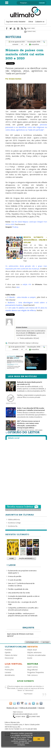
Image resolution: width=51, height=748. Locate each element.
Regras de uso (12, 708)
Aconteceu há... (13, 526)
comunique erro (32, 642)
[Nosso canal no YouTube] (29, 703)
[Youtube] (14, 29)
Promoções (9, 669)
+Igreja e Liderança (32, 343)
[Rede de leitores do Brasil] (25, 703)
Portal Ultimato (31, 335)
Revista (32, 646)
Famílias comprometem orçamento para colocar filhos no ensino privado (31, 396)
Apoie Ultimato (25, 681)
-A (26, 44)
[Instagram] (18, 29)
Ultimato (31, 333)
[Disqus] (26, 471)
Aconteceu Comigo (14, 523)
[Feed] (22, 29)
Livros (7, 667)
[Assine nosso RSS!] (10, 703)
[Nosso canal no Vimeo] (33, 703)
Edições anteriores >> (27, 558)
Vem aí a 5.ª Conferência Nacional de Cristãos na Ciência (21, 584)
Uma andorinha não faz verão (19, 593)
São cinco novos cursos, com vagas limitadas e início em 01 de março (23, 426)
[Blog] (41, 703)
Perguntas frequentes (35, 672)
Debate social (13, 438)
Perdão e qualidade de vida (18, 589)
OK (39, 739)
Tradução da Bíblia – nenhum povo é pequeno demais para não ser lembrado (22, 614)
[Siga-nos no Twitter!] (14, 703)
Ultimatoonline (16, 646)
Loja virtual (13, 664)
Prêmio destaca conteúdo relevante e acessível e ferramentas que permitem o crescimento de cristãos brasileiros (31, 412)
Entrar (30, 21)
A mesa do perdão (14, 576)
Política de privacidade (28, 708)
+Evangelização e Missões (16, 343)
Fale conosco (32, 675)
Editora (32, 664)
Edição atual (32, 650)
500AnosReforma (14, 519)
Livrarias (8, 672)
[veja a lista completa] (26, 530)
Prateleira (8, 650)
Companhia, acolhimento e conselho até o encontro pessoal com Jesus (23, 609)
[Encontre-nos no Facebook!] (18, 703)
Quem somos (32, 667)
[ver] (37, 338)
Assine (11, 558)
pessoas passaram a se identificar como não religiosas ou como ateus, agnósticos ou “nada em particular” (26, 127)
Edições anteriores (34, 652)
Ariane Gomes (21, 327)
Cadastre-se (39, 21)
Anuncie (41, 708)
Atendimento (10, 675)
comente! (15, 44)
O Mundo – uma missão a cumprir (21, 297)
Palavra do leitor (11, 655)
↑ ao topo (45, 642)
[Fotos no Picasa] (37, 703)
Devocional (9, 658)
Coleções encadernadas (36, 655)
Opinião (8, 652)
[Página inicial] (25, 12)
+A (22, 44)
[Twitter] (11, 29)
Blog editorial (32, 669)
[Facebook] (7, 29)
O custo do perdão (14, 580)
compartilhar (35, 44)
